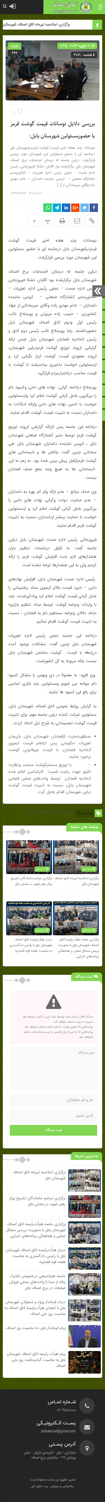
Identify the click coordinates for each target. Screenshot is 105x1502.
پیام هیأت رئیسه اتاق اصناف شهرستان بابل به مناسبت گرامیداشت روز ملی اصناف (36, 1360)
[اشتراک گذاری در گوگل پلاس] (75, 207)
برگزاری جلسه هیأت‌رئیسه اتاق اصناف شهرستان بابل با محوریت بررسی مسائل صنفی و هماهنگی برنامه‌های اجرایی (78, 948)
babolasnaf (18, 193)
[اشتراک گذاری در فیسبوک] (94, 207)
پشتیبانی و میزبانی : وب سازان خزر (52, 1486)
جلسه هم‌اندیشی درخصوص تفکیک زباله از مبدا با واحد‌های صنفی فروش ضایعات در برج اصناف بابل (37, 1282)
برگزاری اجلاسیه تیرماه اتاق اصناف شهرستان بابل (41, 24)
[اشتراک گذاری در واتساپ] (47, 207)
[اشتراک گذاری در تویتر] (84, 207)
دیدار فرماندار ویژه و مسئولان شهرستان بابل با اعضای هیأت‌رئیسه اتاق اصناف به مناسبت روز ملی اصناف (35, 1308)
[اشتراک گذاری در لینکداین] (66, 207)
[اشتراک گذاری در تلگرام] (57, 207)
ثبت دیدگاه (53, 1130)
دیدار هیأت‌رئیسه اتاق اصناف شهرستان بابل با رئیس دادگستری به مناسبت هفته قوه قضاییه (30, 945)
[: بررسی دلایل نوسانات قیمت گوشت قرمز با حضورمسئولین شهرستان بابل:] (77, 220)
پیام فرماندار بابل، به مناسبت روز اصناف (36, 1328)
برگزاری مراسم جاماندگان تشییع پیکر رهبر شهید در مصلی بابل (31, 881)
